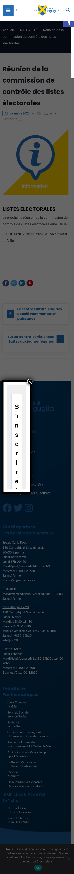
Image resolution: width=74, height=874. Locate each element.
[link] (68, 22)
